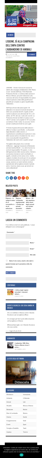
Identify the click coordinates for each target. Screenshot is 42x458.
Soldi (24, 421)
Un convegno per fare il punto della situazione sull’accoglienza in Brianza (20, 320)
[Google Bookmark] (23, 179)
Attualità (9, 406)
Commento (11, 232)
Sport (24, 424)
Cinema (9, 417)
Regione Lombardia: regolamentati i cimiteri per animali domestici (20, 203)
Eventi (8, 424)
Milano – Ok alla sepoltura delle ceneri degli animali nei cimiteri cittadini (30, 203)
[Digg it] (11, 179)
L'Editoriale (26, 398)
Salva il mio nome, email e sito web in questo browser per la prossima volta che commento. (19, 264)
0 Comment (32, 54)
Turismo (25, 432)
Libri (24, 402)
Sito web (32, 255)
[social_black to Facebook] (15, 179)
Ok (21, 455)
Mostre (25, 409)
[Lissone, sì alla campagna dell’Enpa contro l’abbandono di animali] (21, 81)
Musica (25, 413)
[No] (39, 451)
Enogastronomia (11, 421)
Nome (32, 243)
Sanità (25, 417)
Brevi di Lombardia (12, 413)
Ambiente (9, 398)
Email (32, 249)
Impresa (9, 432)
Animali (9, 402)
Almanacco (10, 394)
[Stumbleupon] (19, 179)
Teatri (24, 428)
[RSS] (27, 179)
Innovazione (26, 394)
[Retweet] (7, 179)
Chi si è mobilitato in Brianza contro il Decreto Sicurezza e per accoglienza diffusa (20, 314)
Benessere (10, 409)
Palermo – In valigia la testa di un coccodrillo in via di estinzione (10, 203)
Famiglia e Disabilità (12, 428)
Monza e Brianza (28, 406)
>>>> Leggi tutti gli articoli (13, 331)
